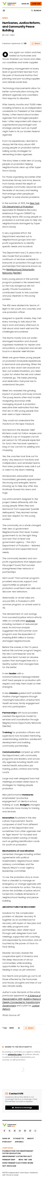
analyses (30, 620)
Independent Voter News (18, 1172)
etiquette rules (15, 1054)
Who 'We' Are (25, 1159)
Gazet (15, 1175)
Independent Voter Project (17, 1156)
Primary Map (8, 1159)
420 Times (10, 35)
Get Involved (9, 1166)
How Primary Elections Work (17, 1163)
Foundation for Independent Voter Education (17, 1152)
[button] (6, 1138)
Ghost (8, 1175)
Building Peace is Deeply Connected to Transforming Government (21, 1002)
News (5, 18)
